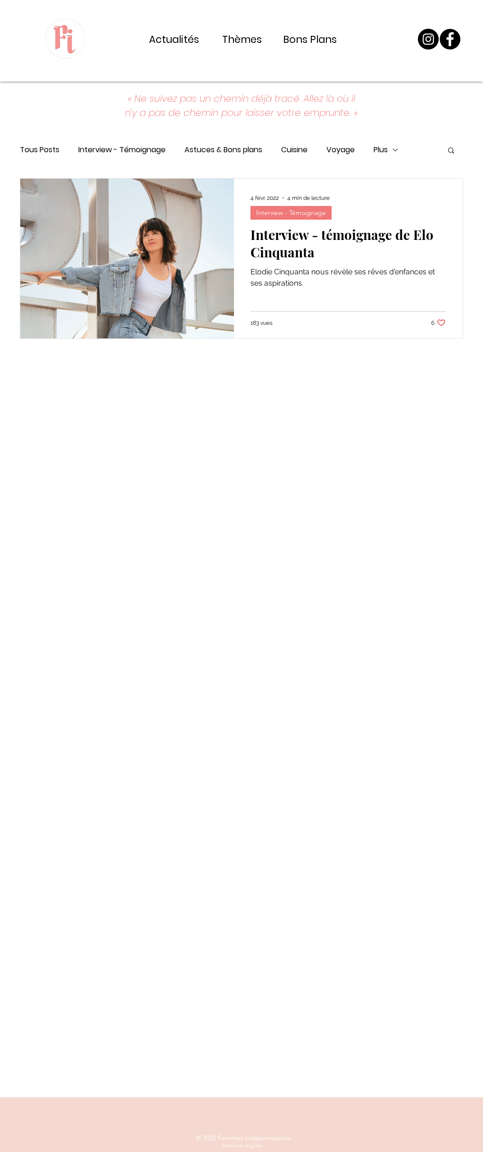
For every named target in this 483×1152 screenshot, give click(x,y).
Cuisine (294, 150)
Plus (381, 150)
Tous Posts (39, 150)
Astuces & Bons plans (223, 150)
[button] (451, 151)
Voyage (340, 150)
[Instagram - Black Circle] (428, 39)
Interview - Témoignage (122, 150)
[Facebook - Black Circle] (450, 39)
